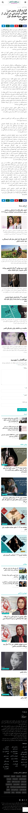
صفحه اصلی (24, 7)
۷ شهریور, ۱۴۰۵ (23, 214)
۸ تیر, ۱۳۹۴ (23, 22)
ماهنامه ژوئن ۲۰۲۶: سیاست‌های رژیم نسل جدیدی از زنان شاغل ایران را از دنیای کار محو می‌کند (14, 499)
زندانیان (9, 781)
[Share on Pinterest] (16, 26)
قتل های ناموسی (23, 789)
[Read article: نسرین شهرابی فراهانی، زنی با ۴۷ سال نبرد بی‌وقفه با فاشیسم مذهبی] (14, 633)
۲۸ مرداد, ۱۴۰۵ (14, 587)
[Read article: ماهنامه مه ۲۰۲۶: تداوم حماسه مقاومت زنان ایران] (14, 516)
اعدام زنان (18, 776)
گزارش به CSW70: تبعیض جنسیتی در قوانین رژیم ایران (9, 435)
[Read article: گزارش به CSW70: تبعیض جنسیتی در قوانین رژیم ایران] (23, 437)
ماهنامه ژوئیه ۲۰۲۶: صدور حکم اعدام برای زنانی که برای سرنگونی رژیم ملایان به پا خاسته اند (15, 470)
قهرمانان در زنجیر (15, 765)
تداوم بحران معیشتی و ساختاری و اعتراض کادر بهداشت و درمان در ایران (10, 583)
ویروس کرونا (18, 792)
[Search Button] (3, 2)
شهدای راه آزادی (5, 613)
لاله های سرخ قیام (6, 752)
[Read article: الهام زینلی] (14, 687)
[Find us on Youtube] (22, 800)
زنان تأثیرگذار (24, 759)
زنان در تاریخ (24, 762)
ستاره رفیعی (23, 672)
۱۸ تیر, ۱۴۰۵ (24, 674)
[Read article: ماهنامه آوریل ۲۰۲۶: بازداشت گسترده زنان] (14, 544)
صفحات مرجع (14, 759)
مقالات (7, 759)
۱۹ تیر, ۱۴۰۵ (15, 423)
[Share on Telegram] (3, 26)
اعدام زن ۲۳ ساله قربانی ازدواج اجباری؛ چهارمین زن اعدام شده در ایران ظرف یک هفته (15, 299)
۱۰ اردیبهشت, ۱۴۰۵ (23, 557)
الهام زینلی (24, 698)
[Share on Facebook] (25, 26)
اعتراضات (24, 776)
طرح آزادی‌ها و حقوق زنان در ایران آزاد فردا (18, 787)
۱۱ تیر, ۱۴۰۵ (24, 700)
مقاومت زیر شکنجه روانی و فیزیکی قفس (15, 328)
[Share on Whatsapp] (8, 26)
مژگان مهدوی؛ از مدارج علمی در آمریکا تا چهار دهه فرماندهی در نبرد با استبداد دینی (15, 617)
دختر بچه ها (15, 779)
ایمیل (25, 395)
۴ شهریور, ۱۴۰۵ (23, 303)
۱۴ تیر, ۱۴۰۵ (24, 504)
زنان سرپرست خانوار (15, 781)
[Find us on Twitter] (24, 800)
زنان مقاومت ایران (24, 766)
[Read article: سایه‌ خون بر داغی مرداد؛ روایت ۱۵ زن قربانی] (23, 577)
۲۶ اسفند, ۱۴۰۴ (14, 438)
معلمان (8, 789)
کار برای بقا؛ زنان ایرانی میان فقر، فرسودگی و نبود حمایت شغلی (14, 240)
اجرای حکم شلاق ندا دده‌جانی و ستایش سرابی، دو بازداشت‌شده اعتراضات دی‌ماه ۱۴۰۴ (14, 211)
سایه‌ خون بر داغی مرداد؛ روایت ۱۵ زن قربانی (10, 576)
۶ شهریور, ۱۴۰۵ (23, 243)
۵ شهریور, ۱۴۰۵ (23, 272)
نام (26, 388)
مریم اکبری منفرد (15, 789)
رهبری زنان (9, 779)
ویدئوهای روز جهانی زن (6, 767)
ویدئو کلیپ (6, 764)
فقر (8, 787)
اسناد (25, 750)
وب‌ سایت (24, 402)
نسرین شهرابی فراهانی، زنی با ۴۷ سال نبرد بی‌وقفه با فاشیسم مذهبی (15, 645)
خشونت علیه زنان (23, 779)
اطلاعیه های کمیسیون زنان (24, 753)
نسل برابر (24, 792)
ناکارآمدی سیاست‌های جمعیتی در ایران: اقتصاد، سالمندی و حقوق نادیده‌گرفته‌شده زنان (10, 420)
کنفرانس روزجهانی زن (6, 748)
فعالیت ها (15, 761)
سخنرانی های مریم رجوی (15, 748)
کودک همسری (7, 792)
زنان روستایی (23, 781)
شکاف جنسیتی (16, 784)
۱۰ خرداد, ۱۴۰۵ (23, 531)
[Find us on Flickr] (19, 800)
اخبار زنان (19, 7)
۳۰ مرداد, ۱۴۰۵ (23, 621)
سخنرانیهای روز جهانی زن (14, 752)
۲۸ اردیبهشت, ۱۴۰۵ (14, 432)
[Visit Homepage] (14, 2)
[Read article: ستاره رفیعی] (14, 661)
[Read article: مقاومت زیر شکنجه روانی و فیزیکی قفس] (14, 338)
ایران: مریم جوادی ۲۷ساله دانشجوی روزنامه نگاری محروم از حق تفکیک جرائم (14, 269)
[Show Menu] (25, 2)
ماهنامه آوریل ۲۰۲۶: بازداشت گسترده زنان (15, 555)
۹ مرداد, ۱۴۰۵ (23, 474)
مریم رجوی (6, 756)
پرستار (13, 792)
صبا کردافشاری (9, 784)
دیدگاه (25, 368)
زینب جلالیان (23, 784)
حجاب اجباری (6, 776)
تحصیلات (13, 776)
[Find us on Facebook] (26, 800)
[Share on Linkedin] (12, 26)
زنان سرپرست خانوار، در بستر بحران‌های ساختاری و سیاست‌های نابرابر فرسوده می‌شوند (10, 428)
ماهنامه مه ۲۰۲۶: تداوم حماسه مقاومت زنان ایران (14, 528)
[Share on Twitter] (21, 26)
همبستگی (6, 761)
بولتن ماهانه (4, 465)
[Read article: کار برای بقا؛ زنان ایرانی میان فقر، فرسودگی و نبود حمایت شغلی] (14, 251)
